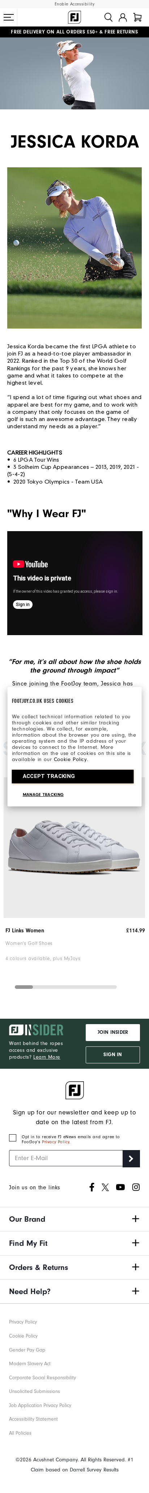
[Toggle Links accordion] (74, 1219)
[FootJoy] (74, 17)
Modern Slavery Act (30, 1364)
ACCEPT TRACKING (49, 776)
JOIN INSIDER (113, 1032)
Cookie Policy (70, 759)
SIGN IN (112, 1055)
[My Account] (123, 17)
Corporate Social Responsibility (42, 1378)
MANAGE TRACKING (43, 794)
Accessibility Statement (33, 1419)
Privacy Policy (55, 1141)
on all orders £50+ (54, 32)
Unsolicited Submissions (34, 1391)
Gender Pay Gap (27, 1350)
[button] (8, 17)
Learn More (46, 1057)
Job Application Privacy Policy (40, 1405)
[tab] (137, 17)
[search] (108, 17)
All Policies (20, 1433)
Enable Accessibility (75, 4)
